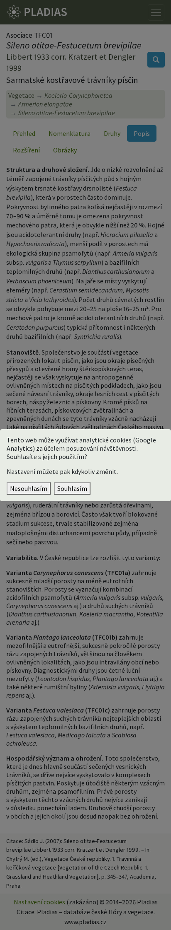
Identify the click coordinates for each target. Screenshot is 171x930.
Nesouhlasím (28, 488)
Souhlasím (72, 488)
